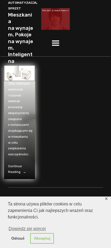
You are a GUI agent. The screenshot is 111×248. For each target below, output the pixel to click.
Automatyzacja (22, 3)
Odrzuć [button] (18, 238)
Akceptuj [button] (42, 238)
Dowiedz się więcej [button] (27, 228)
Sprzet (14, 8)
